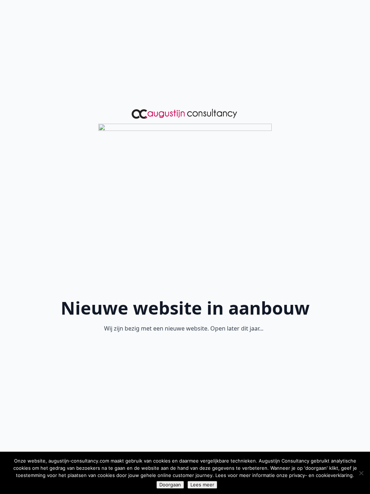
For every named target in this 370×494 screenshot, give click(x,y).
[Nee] (361, 473)
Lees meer (202, 484)
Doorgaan (170, 484)
